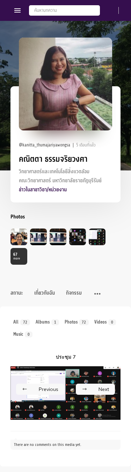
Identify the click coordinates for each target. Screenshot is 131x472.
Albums (46, 322)
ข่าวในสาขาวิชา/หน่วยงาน (43, 190)
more (16, 256)
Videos (103, 322)
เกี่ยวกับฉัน (44, 293)
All (20, 322)
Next (104, 389)
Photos (75, 322)
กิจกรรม (74, 293)
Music (21, 334)
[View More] (97, 294)
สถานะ (16, 293)
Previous (48, 389)
